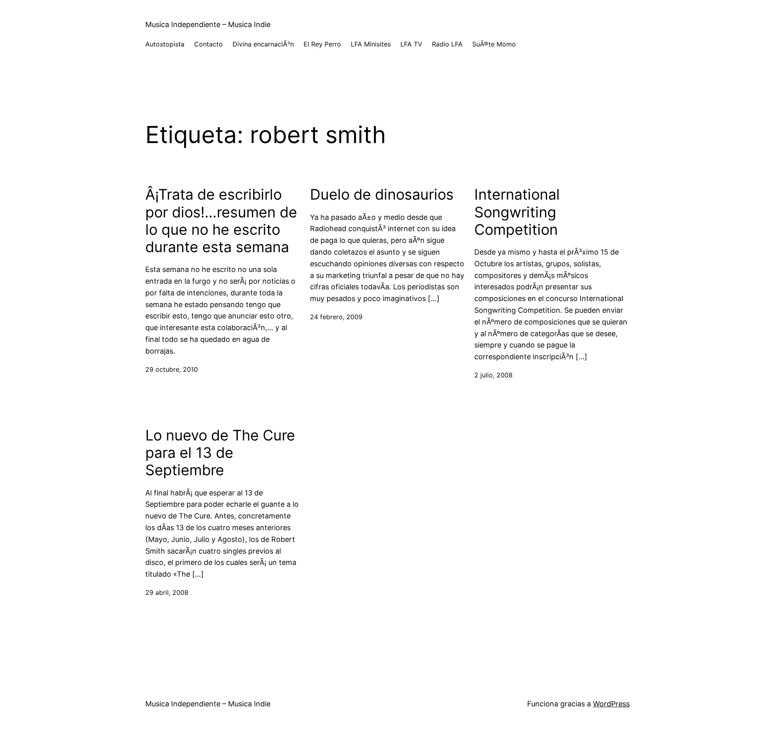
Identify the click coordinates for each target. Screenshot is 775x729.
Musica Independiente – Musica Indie (207, 24)
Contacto (208, 44)
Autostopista (164, 44)
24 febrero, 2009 (336, 317)
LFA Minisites (371, 44)
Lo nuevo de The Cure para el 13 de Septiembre (220, 453)
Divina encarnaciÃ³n (263, 44)
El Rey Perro (322, 44)
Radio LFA (447, 44)
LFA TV (411, 44)
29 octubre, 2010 (171, 369)
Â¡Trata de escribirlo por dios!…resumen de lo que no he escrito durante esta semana (221, 221)
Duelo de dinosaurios (382, 194)
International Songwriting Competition (517, 212)
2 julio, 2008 (493, 375)
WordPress (611, 704)
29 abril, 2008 (167, 592)
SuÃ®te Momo (494, 44)
